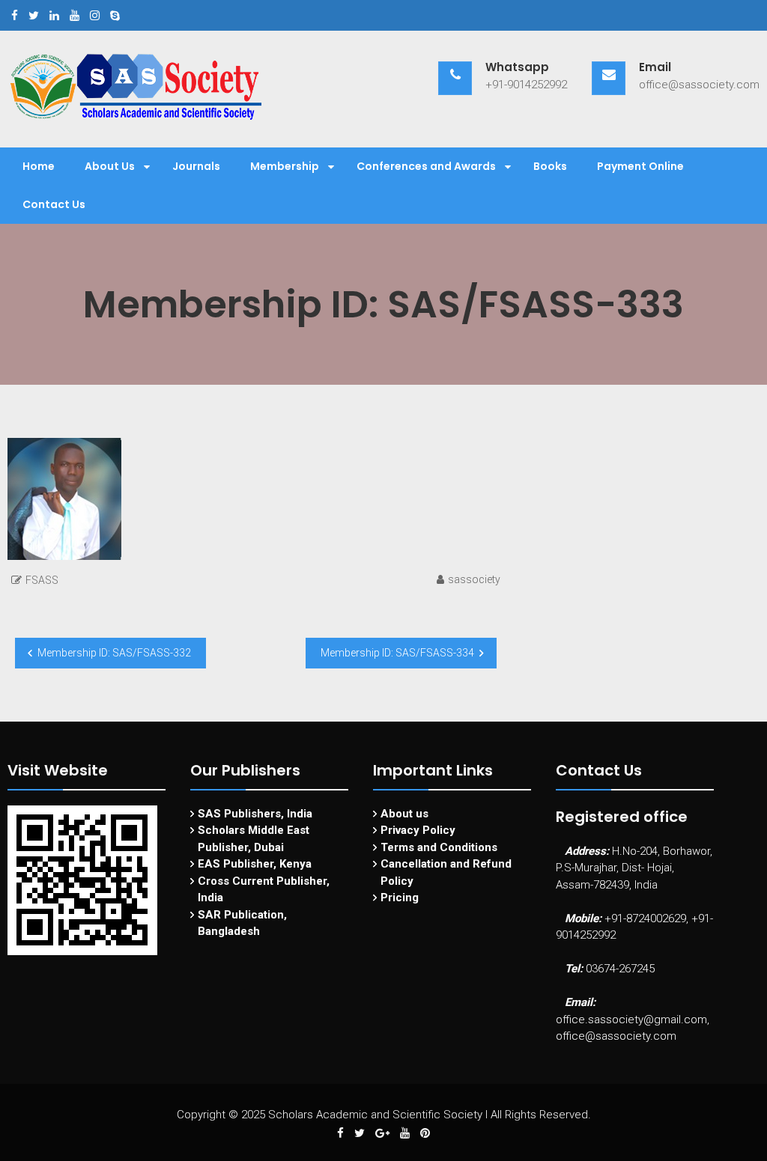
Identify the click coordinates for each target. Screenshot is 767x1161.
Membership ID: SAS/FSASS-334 (397, 653)
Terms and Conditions (439, 847)
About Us (110, 166)
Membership (284, 166)
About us (404, 813)
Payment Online (640, 166)
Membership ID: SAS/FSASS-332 (114, 653)
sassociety (474, 579)
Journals (196, 166)
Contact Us (53, 204)
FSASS (41, 580)
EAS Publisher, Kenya (255, 864)
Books (550, 166)
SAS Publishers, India (255, 813)
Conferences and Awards (426, 166)
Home (38, 166)
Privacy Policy (418, 830)
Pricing (400, 897)
